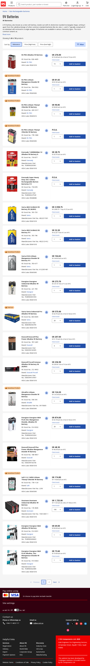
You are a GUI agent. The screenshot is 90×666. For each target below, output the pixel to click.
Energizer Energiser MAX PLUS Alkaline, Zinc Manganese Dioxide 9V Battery (31, 554)
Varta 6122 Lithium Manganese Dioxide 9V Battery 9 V (30, 258)
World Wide (24, 649)
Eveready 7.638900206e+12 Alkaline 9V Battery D (32, 153)
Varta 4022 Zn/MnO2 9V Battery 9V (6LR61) (31, 208)
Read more (6, 34)
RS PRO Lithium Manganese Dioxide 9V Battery (30, 82)
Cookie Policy (47, 662)
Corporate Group (26, 652)
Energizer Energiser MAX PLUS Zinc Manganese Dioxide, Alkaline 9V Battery (31, 421)
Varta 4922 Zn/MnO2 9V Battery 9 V (31, 231)
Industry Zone (41, 646)
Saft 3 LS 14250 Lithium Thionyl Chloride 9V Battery (32, 478)
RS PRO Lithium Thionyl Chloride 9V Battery (31, 106)
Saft (28, 485)
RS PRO (29, 62)
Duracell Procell (32, 372)
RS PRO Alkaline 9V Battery (32, 55)
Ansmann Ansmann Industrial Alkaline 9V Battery (30, 502)
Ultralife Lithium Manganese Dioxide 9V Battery (30, 394)
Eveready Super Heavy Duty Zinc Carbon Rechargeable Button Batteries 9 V (30, 180)
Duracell (29, 345)
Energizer (30, 292)
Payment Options (9, 655)
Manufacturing (41, 655)
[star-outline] (46, 55)
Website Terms (8, 662)
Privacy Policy (35, 662)
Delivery (5, 649)
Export (5, 652)
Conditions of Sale (22, 662)
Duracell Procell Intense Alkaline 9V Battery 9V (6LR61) (31, 364)
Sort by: (7, 44)
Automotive (40, 652)
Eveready (30, 160)
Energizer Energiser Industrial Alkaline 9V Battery (30, 283)
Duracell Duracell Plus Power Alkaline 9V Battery (32, 338)
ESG (21, 655)
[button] (11, 4)
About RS (23, 646)
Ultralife (29, 403)
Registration (7, 646)
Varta (28, 215)
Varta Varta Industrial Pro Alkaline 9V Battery (32, 313)
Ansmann (30, 511)
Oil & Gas (39, 649)
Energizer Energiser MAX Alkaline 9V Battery (31, 527)
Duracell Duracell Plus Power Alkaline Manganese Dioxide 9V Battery (32, 449)
